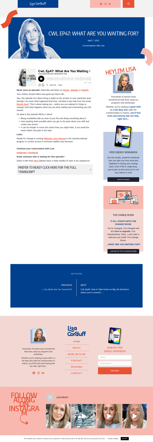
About (77, 348)
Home (76, 341)
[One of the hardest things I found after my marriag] (58, 416)
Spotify (85, 90)
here (36, 161)
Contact (76, 373)
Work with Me (77, 354)
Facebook (33, 152)
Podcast (76, 360)
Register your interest (55, 138)
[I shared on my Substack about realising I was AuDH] (134, 416)
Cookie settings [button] (113, 438)
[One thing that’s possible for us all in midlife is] (109, 416)
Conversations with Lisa (93, 45)
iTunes (65, 90)
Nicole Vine (22, 104)
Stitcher (74, 90)
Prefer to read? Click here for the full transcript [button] (47, 169)
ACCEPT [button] (125, 438)
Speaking (76, 367)
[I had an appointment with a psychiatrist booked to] (84, 416)
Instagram (22, 152)
